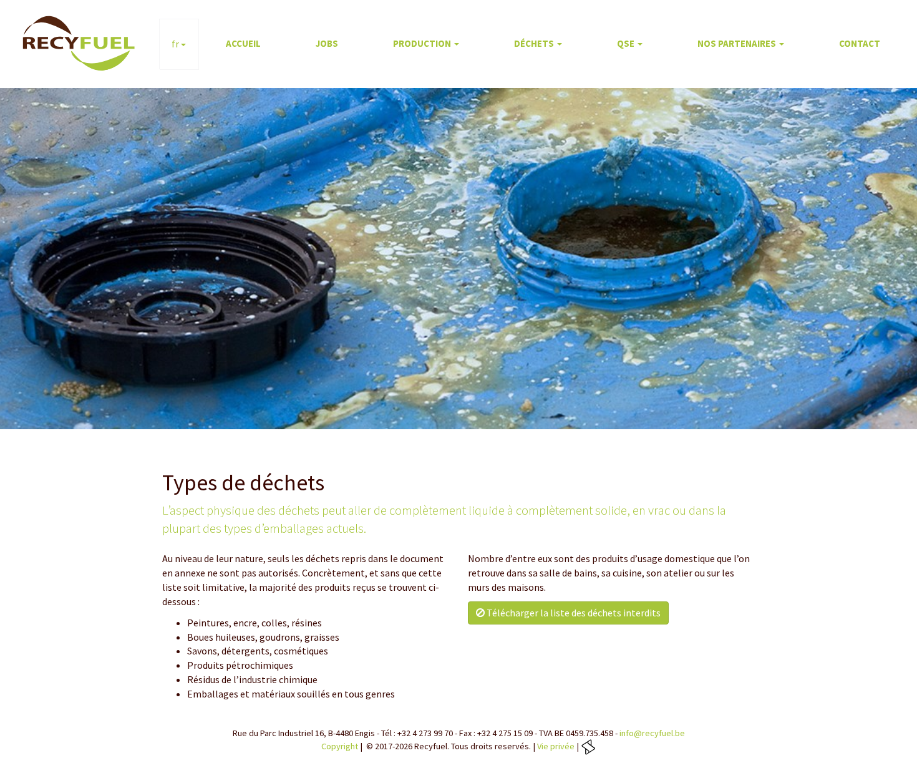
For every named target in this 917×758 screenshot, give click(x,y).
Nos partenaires (737, 43)
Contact (859, 43)
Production (423, 43)
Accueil (243, 43)
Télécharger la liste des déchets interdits (573, 612)
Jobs (327, 43)
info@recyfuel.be (652, 733)
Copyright (339, 746)
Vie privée (556, 746)
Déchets (535, 43)
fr (176, 43)
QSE (626, 43)
